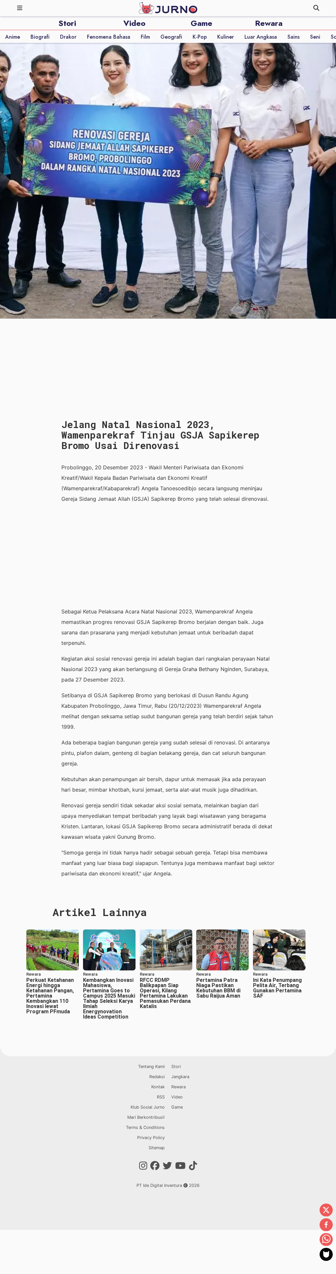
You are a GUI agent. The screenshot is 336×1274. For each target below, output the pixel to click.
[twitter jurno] (167, 1165)
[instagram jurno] (143, 1165)
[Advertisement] (168, 555)
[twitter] (326, 1210)
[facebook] (326, 1225)
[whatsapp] (326, 1240)
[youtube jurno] (180, 1165)
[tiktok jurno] (193, 1165)
